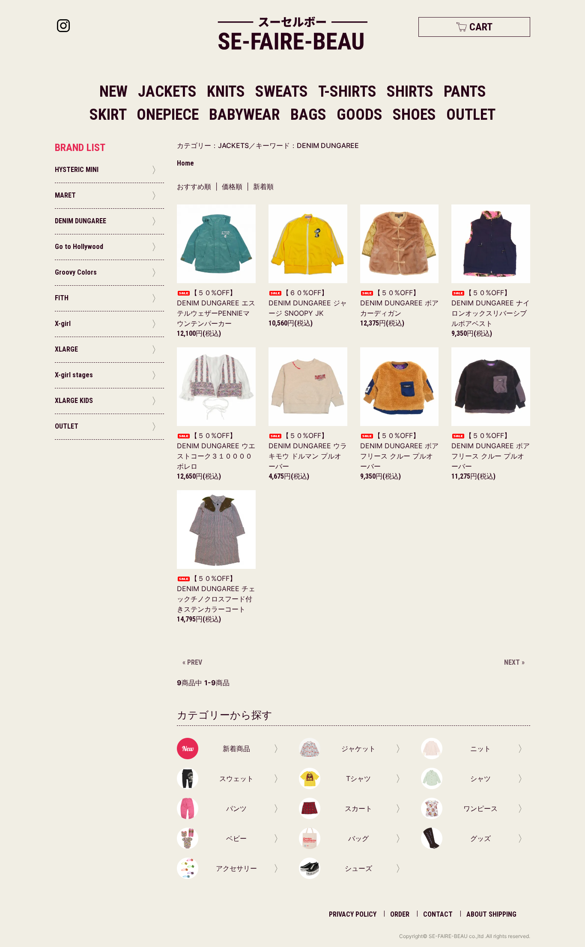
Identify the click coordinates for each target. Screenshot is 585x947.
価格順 (232, 186)
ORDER (399, 914)
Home (185, 163)
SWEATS (283, 92)
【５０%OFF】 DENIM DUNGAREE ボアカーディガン (399, 302)
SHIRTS (412, 92)
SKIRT (110, 115)
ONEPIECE (169, 115)
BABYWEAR (246, 115)
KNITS (227, 92)
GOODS (361, 115)
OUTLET (470, 115)
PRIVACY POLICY (352, 914)
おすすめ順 (194, 186)
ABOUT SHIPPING (491, 914)
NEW (113, 92)
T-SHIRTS (349, 92)
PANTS (465, 92)
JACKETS (169, 92)
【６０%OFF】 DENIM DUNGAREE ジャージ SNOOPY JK (308, 302)
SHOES (416, 115)
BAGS (310, 115)
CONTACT (438, 914)
